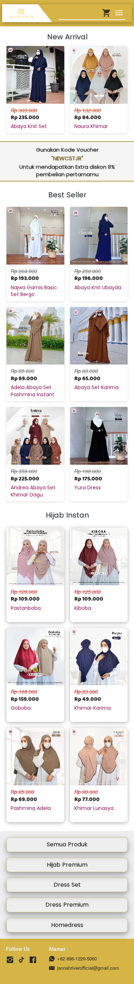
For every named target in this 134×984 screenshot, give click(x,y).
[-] (10, 959)
